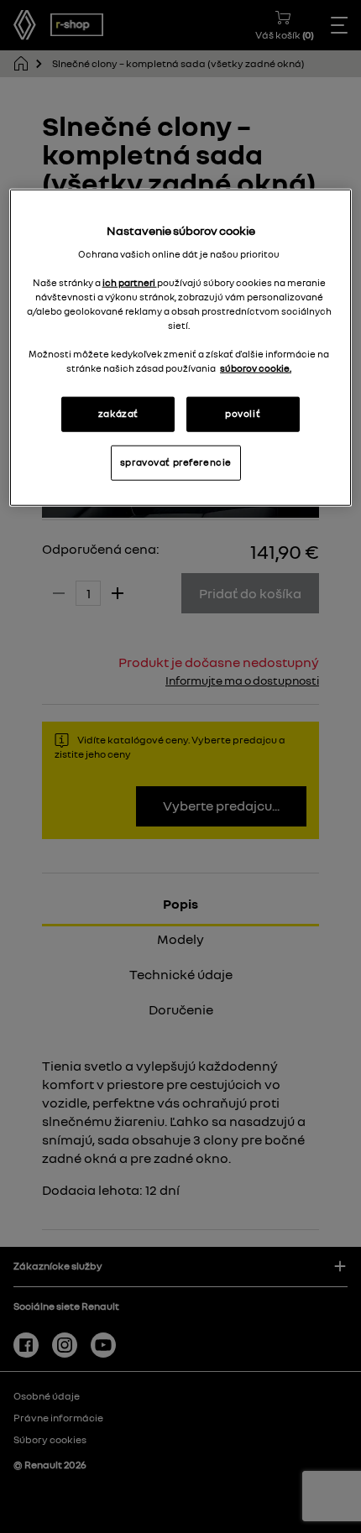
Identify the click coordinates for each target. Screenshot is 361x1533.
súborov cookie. (255, 368)
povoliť (242, 414)
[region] (181, 348)
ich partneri (129, 282)
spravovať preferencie (176, 462)
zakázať (118, 414)
